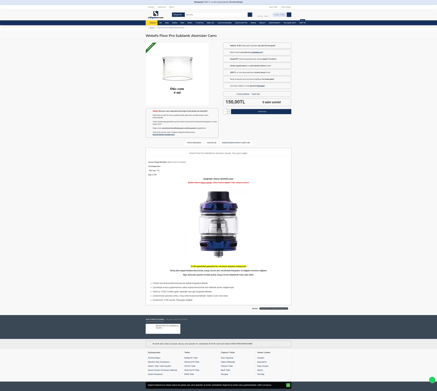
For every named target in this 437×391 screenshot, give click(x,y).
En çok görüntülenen (176, 319)
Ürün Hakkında (194, 143)
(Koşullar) (261, 86)
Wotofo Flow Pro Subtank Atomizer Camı (273, 308)
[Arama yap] (250, 15)
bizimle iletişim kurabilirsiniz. (164, 135)
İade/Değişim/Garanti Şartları (236, 143)
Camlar (152, 28)
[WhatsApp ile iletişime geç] (432, 380)
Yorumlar (211, 143)
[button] (261, 111)
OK (288, 385)
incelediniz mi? (257, 52)
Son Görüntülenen (155, 319)
